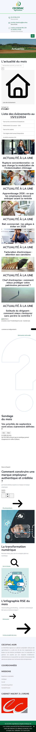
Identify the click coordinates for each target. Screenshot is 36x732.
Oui (4, 433)
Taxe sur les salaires (8, 129)
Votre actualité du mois (10, 635)
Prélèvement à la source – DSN (12, 126)
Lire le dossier (7, 566)
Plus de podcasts (8, 508)
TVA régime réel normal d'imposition (13, 133)
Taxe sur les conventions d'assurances (13, 122)
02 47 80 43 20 (15, 17)
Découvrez (6, 619)
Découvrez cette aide (24, 335)
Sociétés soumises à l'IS (9, 137)
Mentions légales (19, 724)
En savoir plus (25, 730)
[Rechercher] (2, 68)
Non (8, 433)
